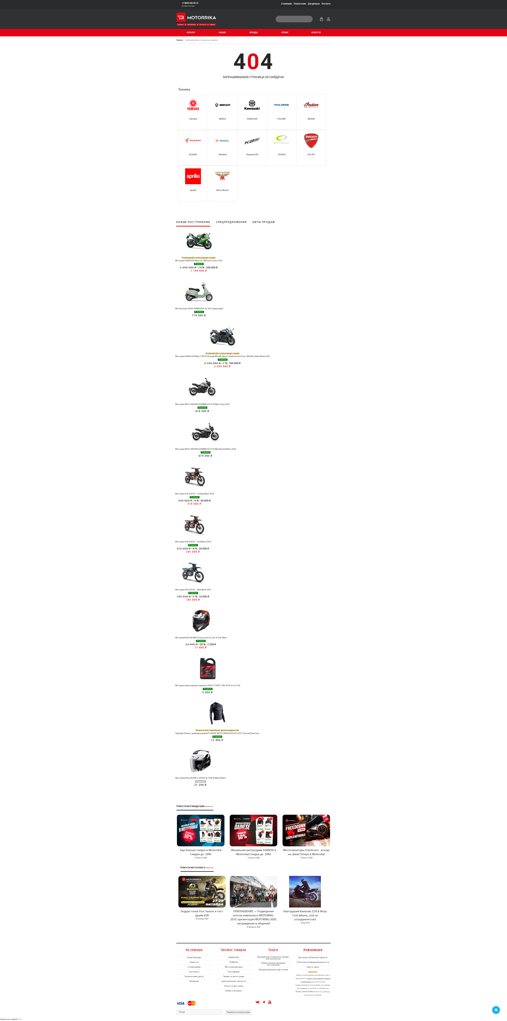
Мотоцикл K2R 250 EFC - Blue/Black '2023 (193, 590)
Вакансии (194, 981)
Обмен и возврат (233, 991)
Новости (194, 962)
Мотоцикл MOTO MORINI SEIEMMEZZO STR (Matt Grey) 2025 (202, 404)
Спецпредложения (231, 222)
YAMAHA (233, 962)
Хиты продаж (263, 222)
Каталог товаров (233, 950)
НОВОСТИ (316, 33)
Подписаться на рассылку (238, 1012)
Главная (179, 40)
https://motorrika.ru (306, 992)
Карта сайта (313, 967)
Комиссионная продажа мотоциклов (273, 964)
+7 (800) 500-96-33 (190, 3)
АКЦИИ (222, 33)
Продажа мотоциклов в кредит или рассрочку (273, 958)
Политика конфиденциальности (313, 962)
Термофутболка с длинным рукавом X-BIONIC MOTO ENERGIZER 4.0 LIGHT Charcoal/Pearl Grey (217, 733)
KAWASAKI (233, 957)
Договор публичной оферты (312, 957)
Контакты (326, 4)
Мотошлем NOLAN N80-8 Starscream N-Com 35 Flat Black (200, 638)
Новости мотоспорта (192, 867)
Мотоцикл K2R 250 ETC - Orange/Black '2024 (194, 494)
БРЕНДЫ (253, 33)
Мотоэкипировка (234, 967)
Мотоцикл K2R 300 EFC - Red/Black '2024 (193, 542)
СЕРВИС (284, 33)
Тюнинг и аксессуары (233, 977)
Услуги (273, 950)
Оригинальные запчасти (233, 981)
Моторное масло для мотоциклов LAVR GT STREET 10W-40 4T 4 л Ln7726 (207, 686)
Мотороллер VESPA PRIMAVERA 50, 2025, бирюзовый (199, 309)
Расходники (234, 972)
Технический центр (194, 977)
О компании (286, 4)
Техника (184, 89)
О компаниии (194, 967)
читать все (209, 806)
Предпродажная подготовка (273, 970)
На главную (194, 950)
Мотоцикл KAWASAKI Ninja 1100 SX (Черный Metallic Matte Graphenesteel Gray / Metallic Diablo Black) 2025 (222, 356)
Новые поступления (193, 222)
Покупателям (300, 4)
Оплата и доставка (233, 986)
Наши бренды (194, 957)
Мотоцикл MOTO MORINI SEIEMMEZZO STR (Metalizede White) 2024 (205, 449)
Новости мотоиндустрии (190, 806)
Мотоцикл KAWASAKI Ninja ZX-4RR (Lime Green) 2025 (198, 261)
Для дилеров (314, 4)
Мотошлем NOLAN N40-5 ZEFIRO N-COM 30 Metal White (200, 778)
